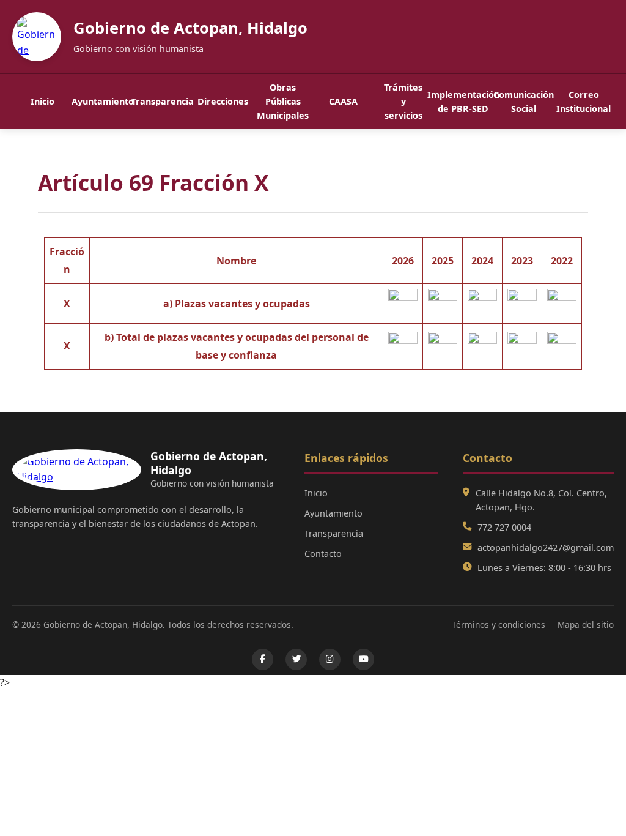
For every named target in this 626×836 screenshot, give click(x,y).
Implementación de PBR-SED (463, 101)
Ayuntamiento (102, 101)
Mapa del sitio (586, 624)
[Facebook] (262, 659)
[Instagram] (330, 659)
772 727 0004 (504, 527)
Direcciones (222, 101)
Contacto (323, 553)
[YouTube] (363, 659)
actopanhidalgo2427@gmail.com (545, 547)
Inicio (42, 101)
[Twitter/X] (296, 659)
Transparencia (163, 101)
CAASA (343, 101)
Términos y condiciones (498, 624)
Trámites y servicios (403, 101)
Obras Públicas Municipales (283, 101)
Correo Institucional (583, 101)
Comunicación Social (523, 101)
